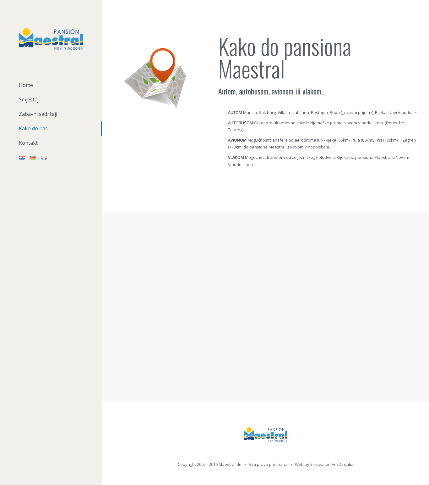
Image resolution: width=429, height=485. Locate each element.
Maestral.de (230, 464)
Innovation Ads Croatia (332, 464)
